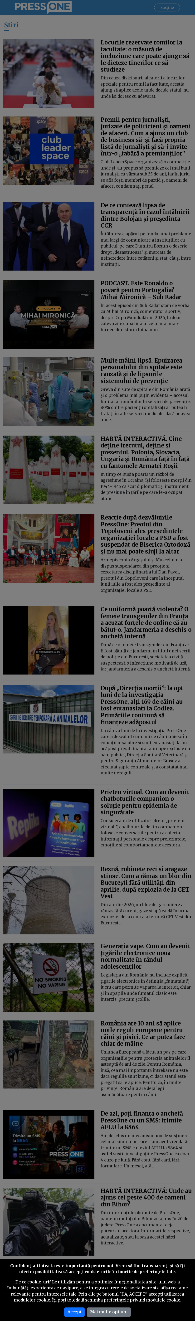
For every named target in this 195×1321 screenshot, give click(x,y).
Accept (75, 1312)
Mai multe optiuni (109, 1312)
